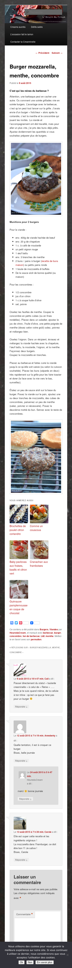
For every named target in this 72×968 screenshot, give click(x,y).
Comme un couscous (36, 528)
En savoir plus (44, 962)
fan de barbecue (31, 636)
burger (57, 632)
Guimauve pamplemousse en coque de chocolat (19, 607)
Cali (46, 678)
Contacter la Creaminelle (22, 41)
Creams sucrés (17, 26)
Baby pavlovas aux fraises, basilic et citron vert (18, 567)
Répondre (21, 706)
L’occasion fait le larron (21, 34)
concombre (16, 636)
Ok (21, 962)
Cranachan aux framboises (39, 563)
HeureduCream (18, 632)
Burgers (44, 629)
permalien (36, 639)
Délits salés (37, 26)
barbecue (48, 632)
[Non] (67, 955)
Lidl (42, 636)
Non (30, 962)
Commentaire (24, 914)
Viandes (53, 629)
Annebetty (49, 735)
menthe (50, 636)
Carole (48, 831)
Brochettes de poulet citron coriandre (18, 530)
